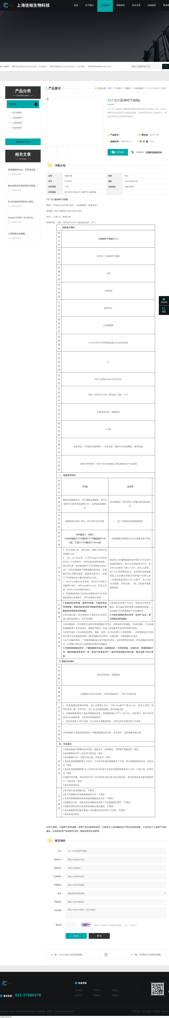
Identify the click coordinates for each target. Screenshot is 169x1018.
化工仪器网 (146, 1011)
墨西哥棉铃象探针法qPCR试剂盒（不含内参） (107, 66)
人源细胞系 (17, 123)
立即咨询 (120, 152)
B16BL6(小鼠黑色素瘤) (150, 954)
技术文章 (136, 5)
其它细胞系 (17, 112)
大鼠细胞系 (17, 128)
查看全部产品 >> (23, 142)
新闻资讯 (120, 5)
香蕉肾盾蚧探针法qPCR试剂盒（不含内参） (68, 66)
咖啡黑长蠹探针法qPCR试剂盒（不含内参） (30, 66)
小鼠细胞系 (17, 118)
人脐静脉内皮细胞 (16, 233)
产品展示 (118, 88)
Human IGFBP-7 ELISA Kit (20, 218)
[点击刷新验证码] (86, 925)
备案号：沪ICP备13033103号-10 (60, 1011)
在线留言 (152, 5)
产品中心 (105, 5)
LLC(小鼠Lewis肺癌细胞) (70, 954)
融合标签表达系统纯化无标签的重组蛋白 (27, 186)
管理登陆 (156, 1011)
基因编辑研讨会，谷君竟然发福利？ (25, 170)
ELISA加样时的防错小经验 (20, 202)
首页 (76, 5)
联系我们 (115, 995)
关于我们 (89, 5)
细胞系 (12, 104)
